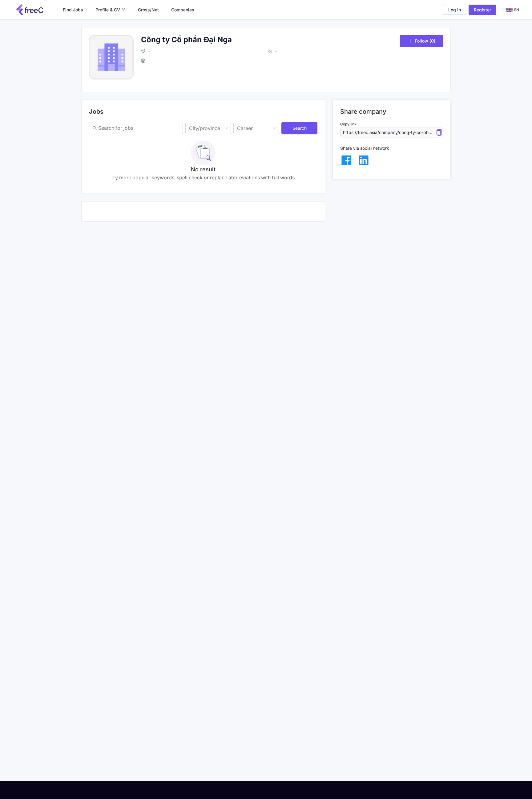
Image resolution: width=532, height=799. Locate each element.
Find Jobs (73, 9)
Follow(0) (425, 40)
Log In (454, 9)
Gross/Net (148, 9)
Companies (182, 9)
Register (482, 9)
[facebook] (346, 160)
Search (299, 128)
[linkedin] (363, 160)
